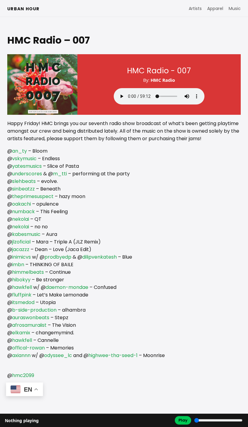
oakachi (21, 203)
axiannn (21, 355)
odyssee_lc (58, 355)
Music (235, 8)
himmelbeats (28, 272)
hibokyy (21, 279)
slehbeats (24, 181)
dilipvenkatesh (99, 256)
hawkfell (22, 287)
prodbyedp (57, 256)
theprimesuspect (33, 196)
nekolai (20, 219)
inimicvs (21, 256)
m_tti (60, 173)
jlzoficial (21, 241)
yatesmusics (27, 166)
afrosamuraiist (29, 325)
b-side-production (34, 309)
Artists (195, 8)
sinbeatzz (23, 188)
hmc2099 (23, 375)
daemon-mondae (67, 287)
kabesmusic (26, 234)
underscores (27, 173)
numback (23, 211)
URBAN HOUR (23, 9)
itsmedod (23, 302)
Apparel (215, 8)
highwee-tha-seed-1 (113, 355)
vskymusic (24, 158)
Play (183, 420)
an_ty (19, 150)
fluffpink (21, 294)
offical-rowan (28, 347)
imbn (18, 264)
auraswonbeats (30, 317)
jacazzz (20, 249)
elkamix (21, 332)
